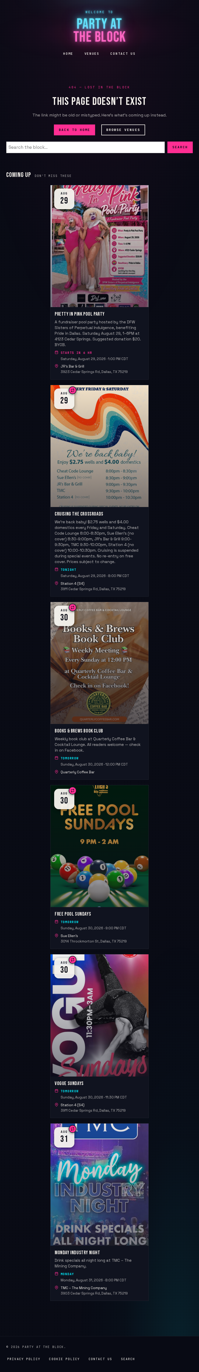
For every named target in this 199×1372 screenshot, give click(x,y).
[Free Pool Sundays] (99, 867)
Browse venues (123, 130)
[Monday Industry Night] (99, 1212)
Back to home (74, 130)
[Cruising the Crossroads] (99, 490)
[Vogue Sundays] (99, 1036)
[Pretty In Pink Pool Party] (99, 282)
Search (180, 147)
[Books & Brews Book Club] (99, 690)
